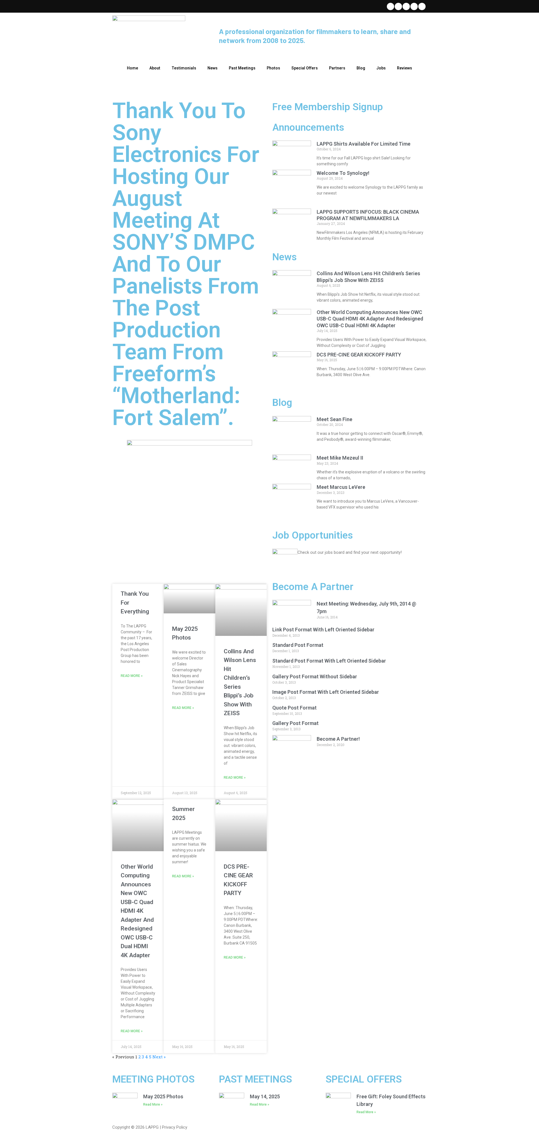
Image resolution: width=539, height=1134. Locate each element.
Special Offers (304, 68)
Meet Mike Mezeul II (340, 458)
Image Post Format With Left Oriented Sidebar (325, 692)
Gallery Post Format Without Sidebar (314, 676)
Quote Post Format (294, 708)
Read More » (132, 676)
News (212, 68)
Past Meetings (242, 68)
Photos (273, 68)
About (154, 68)
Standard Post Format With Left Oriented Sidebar (329, 661)
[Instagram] (422, 6)
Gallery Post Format (295, 723)
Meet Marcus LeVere (341, 487)
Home (132, 68)
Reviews (404, 68)
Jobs (381, 68)
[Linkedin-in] (406, 6)
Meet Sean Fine (334, 419)
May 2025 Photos (163, 1096)
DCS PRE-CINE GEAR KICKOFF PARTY (359, 355)
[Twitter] (390, 6)
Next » (159, 1057)
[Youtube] (414, 6)
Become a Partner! (338, 739)
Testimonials (184, 68)
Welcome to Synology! (343, 173)
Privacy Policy (174, 1127)
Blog (361, 68)
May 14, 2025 (265, 1096)
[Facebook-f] (398, 6)
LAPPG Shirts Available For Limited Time (363, 144)
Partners (337, 68)
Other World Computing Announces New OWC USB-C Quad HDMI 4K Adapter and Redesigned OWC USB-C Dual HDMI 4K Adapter (137, 911)
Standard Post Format (297, 645)
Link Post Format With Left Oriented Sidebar (323, 629)
